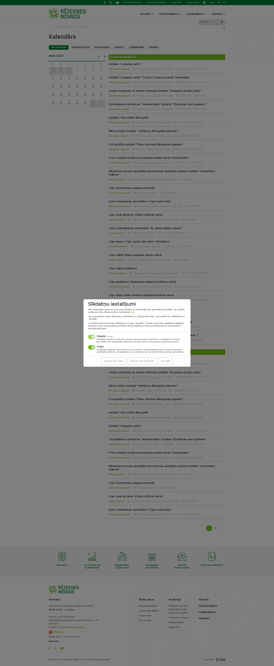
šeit (133, 312)
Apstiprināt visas (113, 361)
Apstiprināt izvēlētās (142, 361)
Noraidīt (165, 361)
